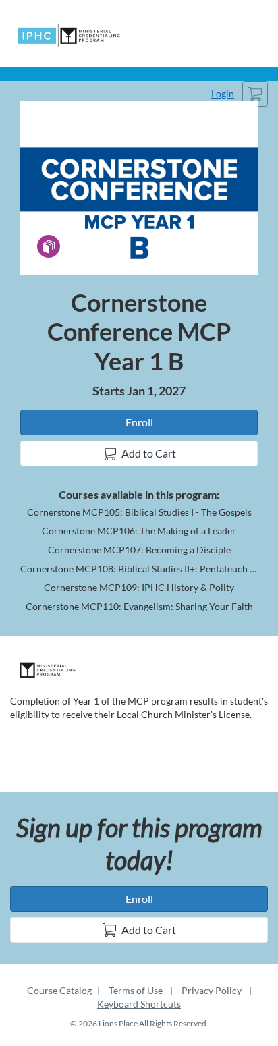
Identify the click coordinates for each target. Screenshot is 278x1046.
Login (222, 93)
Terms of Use (136, 990)
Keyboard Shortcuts (139, 1004)
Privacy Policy (212, 990)
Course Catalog (59, 990)
